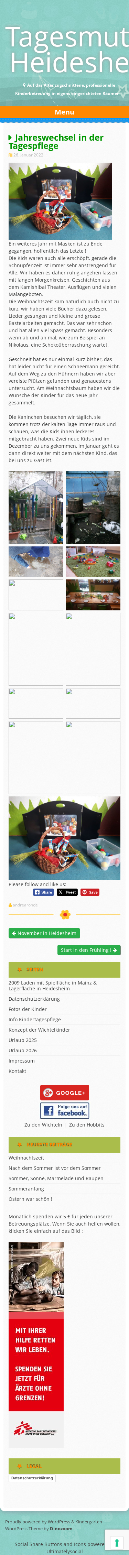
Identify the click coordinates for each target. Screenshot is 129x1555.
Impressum (22, 1060)
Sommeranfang (26, 1188)
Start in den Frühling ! (87, 950)
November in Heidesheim (46, 933)
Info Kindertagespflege (35, 1019)
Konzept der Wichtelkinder (39, 1029)
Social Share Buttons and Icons (50, 1544)
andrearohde (25, 905)
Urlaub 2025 (23, 1040)
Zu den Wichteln (43, 1124)
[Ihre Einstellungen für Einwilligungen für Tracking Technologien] (116, 1542)
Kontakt (17, 1071)
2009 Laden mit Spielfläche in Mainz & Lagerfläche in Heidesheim (53, 985)
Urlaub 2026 (23, 1050)
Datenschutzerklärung (34, 999)
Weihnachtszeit (26, 1157)
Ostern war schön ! (30, 1199)
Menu (64, 112)
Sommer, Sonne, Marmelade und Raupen (56, 1178)
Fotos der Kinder (28, 1009)
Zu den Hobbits (87, 1124)
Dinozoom (61, 1528)
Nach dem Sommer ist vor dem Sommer (55, 1168)
